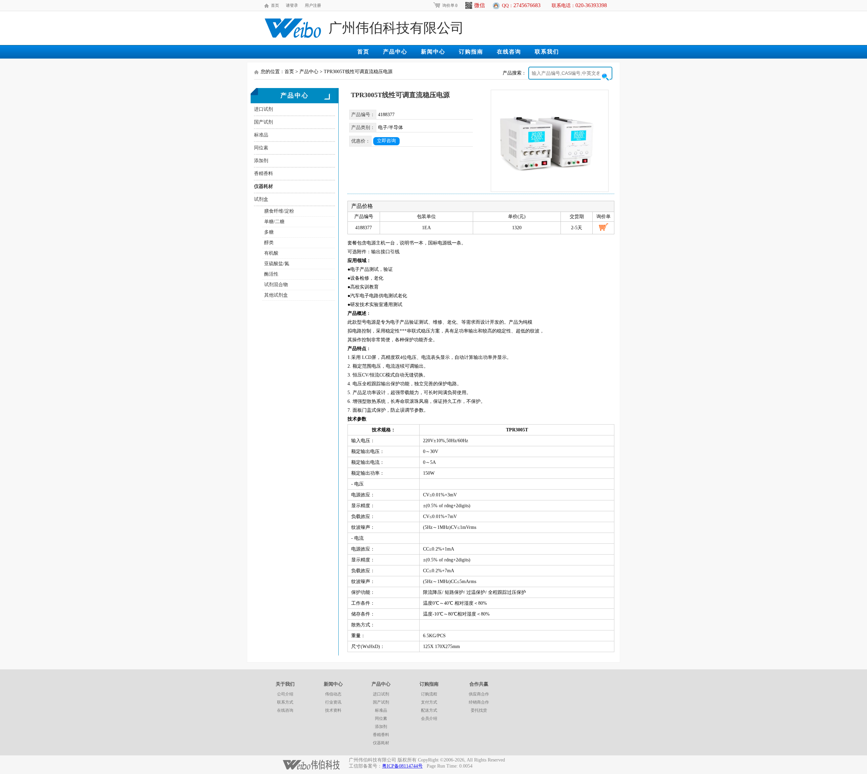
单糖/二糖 (274, 221)
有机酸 (271, 253)
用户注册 (313, 5)
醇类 (269, 242)
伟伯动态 (333, 694)
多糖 (269, 232)
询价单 (450, 5)
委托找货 (479, 710)
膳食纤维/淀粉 (279, 211)
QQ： (521, 5)
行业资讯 (333, 702)
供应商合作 (479, 694)
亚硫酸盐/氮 (276, 263)
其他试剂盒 (276, 295)
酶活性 (271, 274)
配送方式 (429, 710)
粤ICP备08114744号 (402, 766)
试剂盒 (261, 199)
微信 (479, 5)
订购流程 (429, 694)
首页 (275, 5)
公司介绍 (285, 694)
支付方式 (429, 702)
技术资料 (333, 710)
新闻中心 (433, 52)
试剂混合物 (276, 284)
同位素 (261, 147)
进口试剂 (263, 109)
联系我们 (547, 52)
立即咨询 (386, 140)
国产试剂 (263, 122)
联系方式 (285, 702)
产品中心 (395, 52)
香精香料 (263, 173)
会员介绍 (429, 718)
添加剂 (261, 160)
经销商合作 (479, 702)
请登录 (292, 5)
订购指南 (471, 52)
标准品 (261, 134)
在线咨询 (509, 52)
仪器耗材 (263, 186)
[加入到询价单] (603, 227)
